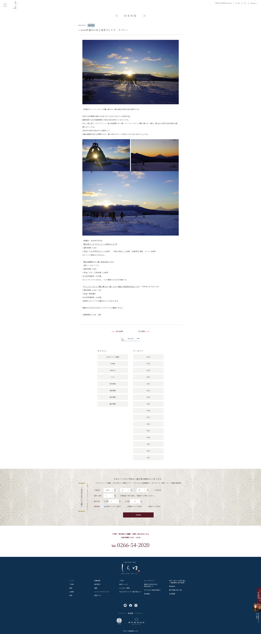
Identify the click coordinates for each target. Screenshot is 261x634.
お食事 (71, 592)
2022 (148, 384)
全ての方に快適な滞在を (152, 590)
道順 (95, 588)
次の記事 (141, 331)
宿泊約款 (172, 586)
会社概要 (172, 594)
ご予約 (121, 581)
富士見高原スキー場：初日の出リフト (98, 262)
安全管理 (113, 384)
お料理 (112, 364)
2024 (148, 370)
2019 (148, 404)
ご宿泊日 (97, 490)
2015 (148, 431)
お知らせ (113, 370)
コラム (112, 377)
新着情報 (97, 581)
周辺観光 (147, 594)
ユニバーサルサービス (101, 592)
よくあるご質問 (124, 588)
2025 (148, 364)
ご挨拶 (71, 584)
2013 (148, 444)
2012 (148, 451)
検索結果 (97, 506)
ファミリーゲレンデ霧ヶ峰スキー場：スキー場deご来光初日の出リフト (111, 286)
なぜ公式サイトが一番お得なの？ (130, 592)
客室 (70, 595)
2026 (148, 357)
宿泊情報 (113, 390)
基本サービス (123, 584)
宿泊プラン (98, 595)
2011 (148, 458)
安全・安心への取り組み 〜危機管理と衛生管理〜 (177, 582)
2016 (148, 424)
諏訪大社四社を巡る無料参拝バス (151, 585)
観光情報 (91, 25)
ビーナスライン (149, 581)
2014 (148, 437)
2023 (148, 377)
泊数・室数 (97, 496)
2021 (148, 390)
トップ (71, 581)
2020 (148, 397)
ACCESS (237, 3)
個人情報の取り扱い (176, 590)
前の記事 (119, 331)
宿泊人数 (97, 501)
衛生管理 (113, 397)
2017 (148, 417)
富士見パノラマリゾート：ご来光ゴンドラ (100, 244)
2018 (148, 411)
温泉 (70, 588)
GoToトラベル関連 (112, 357)
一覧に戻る (130, 339)
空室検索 (138, 515)
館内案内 (97, 584)
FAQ (245, 3)
